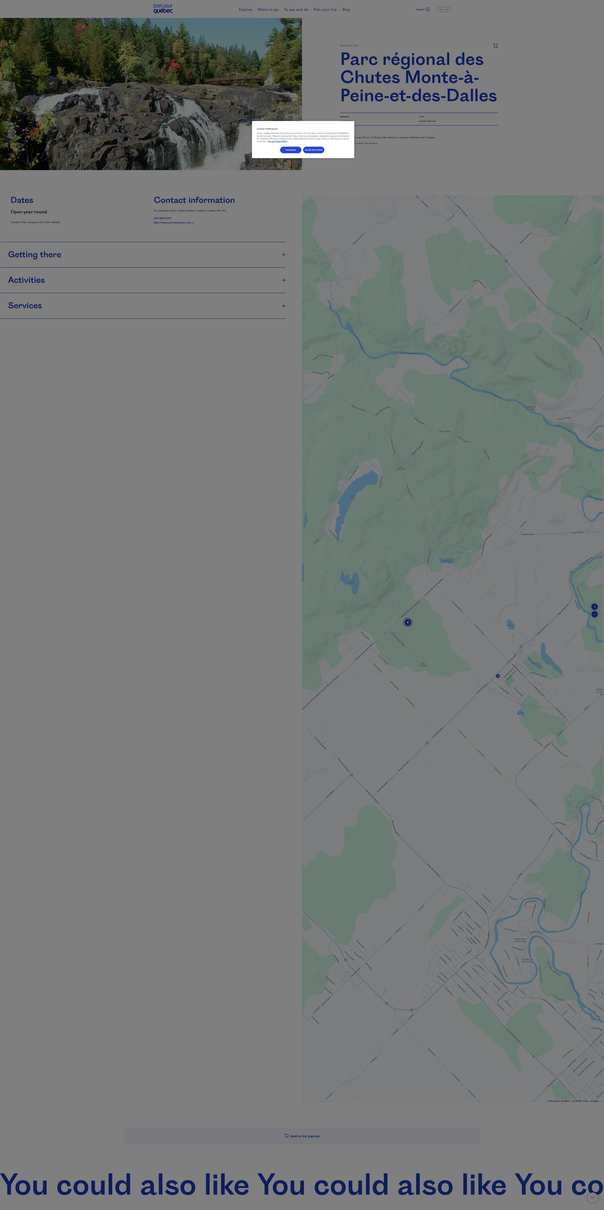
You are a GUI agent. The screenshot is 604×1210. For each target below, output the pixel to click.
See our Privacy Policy (278, 141)
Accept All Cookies (314, 150)
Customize (291, 150)
